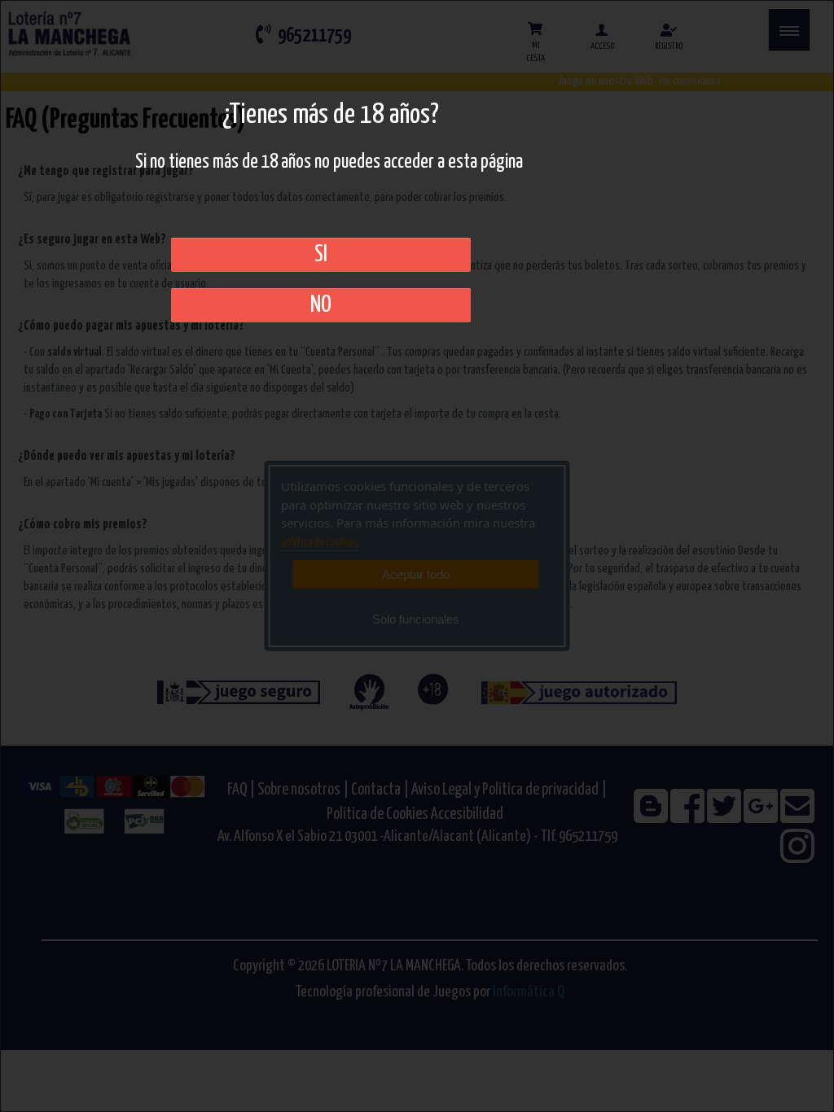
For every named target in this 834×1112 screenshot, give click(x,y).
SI (320, 254)
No (320, 305)
